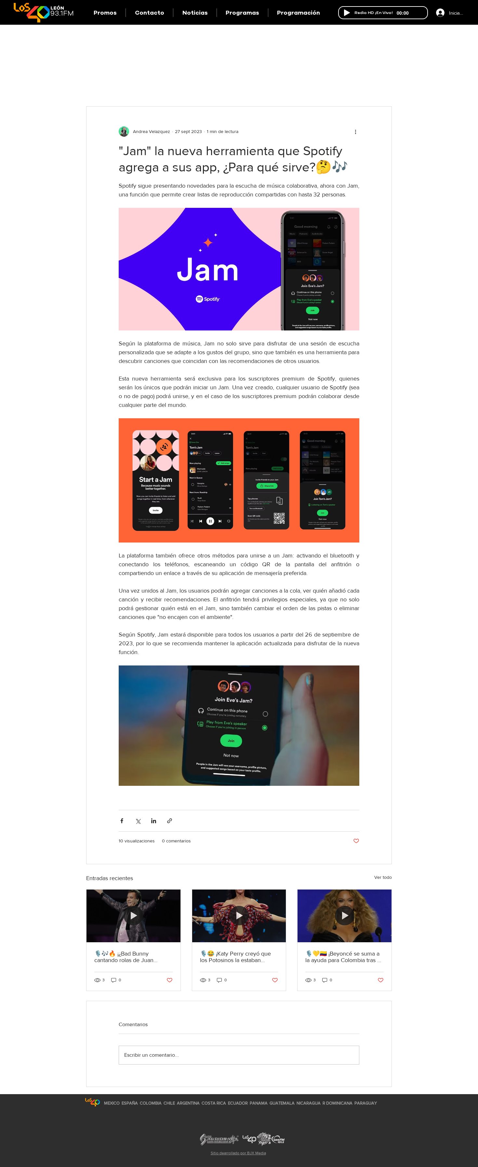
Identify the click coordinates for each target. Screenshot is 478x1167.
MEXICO (112, 1103)
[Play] (347, 12)
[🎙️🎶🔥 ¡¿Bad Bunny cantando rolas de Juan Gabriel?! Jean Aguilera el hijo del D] (133, 916)
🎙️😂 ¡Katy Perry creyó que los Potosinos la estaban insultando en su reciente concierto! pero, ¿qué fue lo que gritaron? (235, 956)
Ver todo (383, 877)
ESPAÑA (130, 1103)
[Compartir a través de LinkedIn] (154, 821)
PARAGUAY (365, 1103)
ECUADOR (238, 1103)
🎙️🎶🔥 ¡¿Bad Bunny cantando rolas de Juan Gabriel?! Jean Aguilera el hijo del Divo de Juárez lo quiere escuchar (132, 956)
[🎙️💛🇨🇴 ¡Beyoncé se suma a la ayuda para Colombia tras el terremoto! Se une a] (345, 916)
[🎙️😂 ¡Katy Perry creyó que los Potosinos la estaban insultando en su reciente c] (239, 916)
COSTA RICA (214, 1103)
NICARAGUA (309, 1103)
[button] (242, 12)
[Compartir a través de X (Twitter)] (138, 821)
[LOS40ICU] (92, 1102)
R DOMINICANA (337, 1103)
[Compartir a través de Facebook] (122, 821)
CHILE (169, 1103)
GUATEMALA (282, 1103)
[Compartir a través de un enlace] (169, 821)
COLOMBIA (151, 1103)
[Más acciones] (355, 131)
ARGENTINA (188, 1103)
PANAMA (259, 1103)
